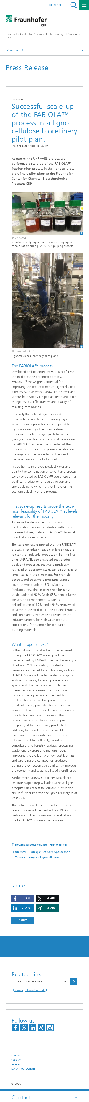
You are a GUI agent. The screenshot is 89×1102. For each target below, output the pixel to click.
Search (73, 5)
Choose (73, 981)
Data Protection (23, 1068)
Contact (17, 1060)
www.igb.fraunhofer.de (29, 990)
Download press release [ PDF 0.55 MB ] (42, 844)
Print (22, 920)
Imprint (16, 1064)
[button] (22, 898)
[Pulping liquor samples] (44, 213)
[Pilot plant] (44, 300)
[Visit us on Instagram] (50, 1027)
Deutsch (56, 5)
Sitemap (16, 1055)
